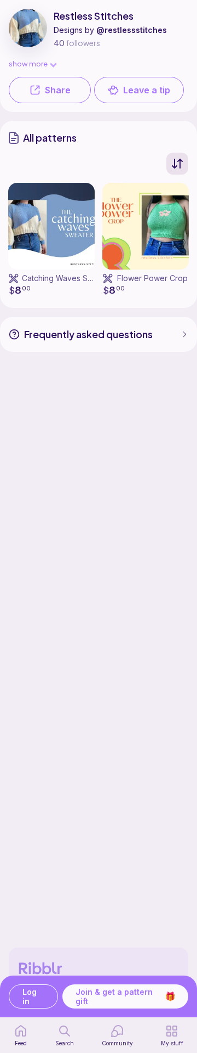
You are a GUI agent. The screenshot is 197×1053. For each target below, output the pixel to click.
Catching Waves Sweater (67, 278)
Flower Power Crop (152, 278)
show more (28, 63)
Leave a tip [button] (146, 90)
